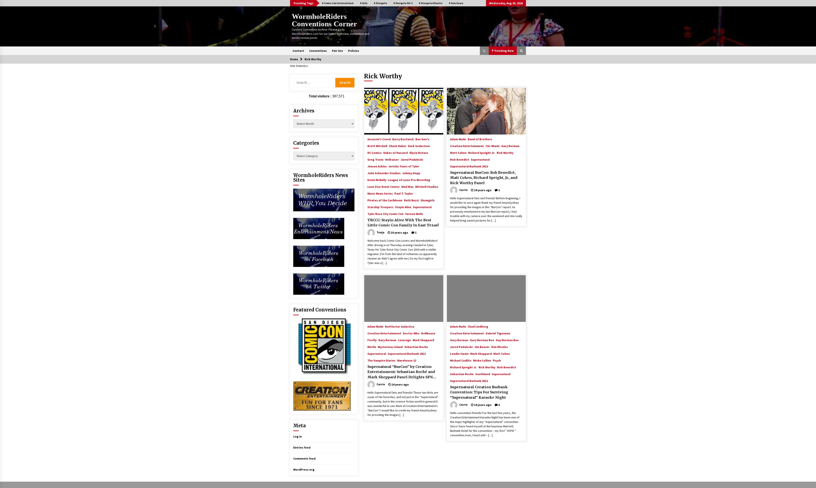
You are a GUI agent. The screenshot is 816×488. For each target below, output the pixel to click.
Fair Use (337, 51)
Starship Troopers (380, 207)
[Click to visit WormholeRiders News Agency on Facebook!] (318, 256)
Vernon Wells (414, 213)
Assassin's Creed (379, 139)
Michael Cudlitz (460, 360)
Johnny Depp (411, 173)
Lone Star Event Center (383, 186)
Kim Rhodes (499, 346)
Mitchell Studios (426, 186)
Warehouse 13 (406, 360)
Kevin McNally (376, 179)
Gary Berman (510, 145)
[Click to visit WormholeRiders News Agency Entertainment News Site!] (318, 228)
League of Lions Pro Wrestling (409, 179)
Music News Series (380, 193)
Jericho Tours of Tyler (403, 166)
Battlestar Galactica (399, 326)
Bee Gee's (422, 139)
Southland (482, 374)
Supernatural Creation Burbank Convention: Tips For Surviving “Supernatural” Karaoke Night (479, 392)
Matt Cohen (458, 152)
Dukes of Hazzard (395, 152)
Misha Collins (482, 360)
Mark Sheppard (423, 340)
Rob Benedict (459, 159)
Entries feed (301, 447)
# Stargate (380, 3)
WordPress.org (303, 469)
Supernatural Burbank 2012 (469, 166)
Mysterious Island (390, 346)
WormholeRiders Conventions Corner (324, 20)
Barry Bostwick (403, 139)
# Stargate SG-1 (402, 3)
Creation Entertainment (467, 145)
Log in (297, 436)
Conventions (318, 51)
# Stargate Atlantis (430, 3)
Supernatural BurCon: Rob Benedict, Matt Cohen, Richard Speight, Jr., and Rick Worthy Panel (483, 177)
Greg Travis (375, 159)
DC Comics (374, 152)
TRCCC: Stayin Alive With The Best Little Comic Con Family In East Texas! (403, 222)
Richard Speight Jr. (481, 152)
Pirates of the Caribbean (384, 200)
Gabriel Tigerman (498, 333)
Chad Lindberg (478, 326)
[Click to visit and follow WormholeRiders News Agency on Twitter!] (318, 284)
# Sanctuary (456, 3)
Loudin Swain (459, 353)
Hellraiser (392, 159)
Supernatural (422, 207)
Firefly (372, 340)
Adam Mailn (458, 139)
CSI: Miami (493, 145)
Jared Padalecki (412, 159)
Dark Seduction (419, 145)
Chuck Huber (397, 145)
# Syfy (363, 3)
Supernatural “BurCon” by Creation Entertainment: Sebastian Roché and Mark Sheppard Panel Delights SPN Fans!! (401, 372)
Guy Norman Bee (507, 340)
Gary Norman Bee (482, 340)
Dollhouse (428, 333)
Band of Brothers (480, 139)
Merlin (371, 346)
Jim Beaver (482, 346)
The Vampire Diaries (381, 360)
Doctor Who (411, 333)
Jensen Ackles (377, 166)
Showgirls (428, 200)
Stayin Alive (403, 207)
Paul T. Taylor (403, 193)
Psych (497, 360)
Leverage (404, 340)
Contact (298, 51)
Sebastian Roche (416, 346)
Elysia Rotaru (418, 152)
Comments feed (304, 458)
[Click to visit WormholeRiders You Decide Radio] (323, 200)
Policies (353, 51)
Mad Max (407, 186)
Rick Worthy (505, 152)
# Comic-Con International (338, 3)
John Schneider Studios (384, 173)
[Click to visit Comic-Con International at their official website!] (322, 346)
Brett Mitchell (377, 145)
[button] (484, 50)
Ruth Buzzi (411, 200)
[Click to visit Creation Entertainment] (322, 395)
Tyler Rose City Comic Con (385, 213)
